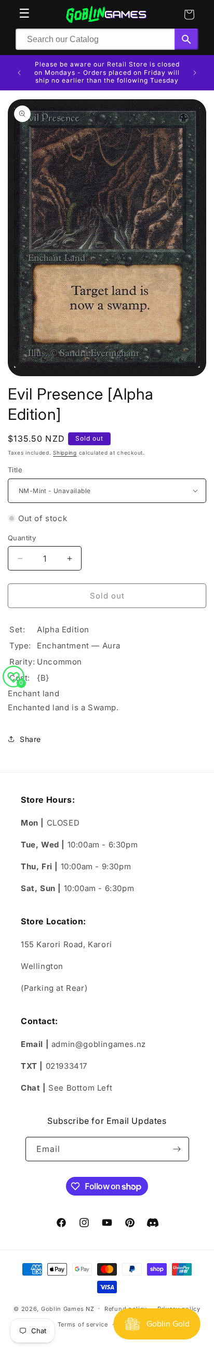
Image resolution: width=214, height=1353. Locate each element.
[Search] (186, 39)
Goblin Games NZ (68, 1308)
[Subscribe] (177, 1149)
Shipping (65, 452)
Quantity (22, 538)
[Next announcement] (194, 72)
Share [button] (30, 739)
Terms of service (83, 1324)
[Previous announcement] (19, 72)
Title (15, 470)
